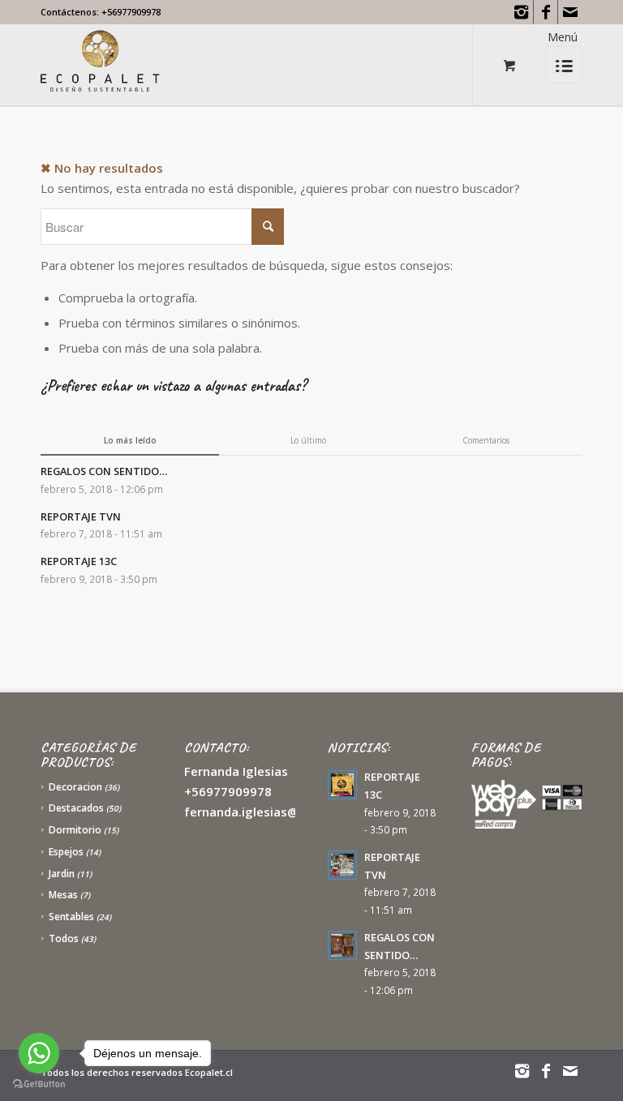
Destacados (76, 808)
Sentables (71, 916)
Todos (64, 938)
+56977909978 (131, 12)
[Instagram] (521, 12)
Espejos (66, 852)
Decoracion (75, 787)
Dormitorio (75, 830)
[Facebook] (545, 12)
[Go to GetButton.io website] (39, 1084)
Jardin (62, 873)
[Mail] (570, 12)
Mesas (63, 895)
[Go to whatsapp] (39, 1053)
